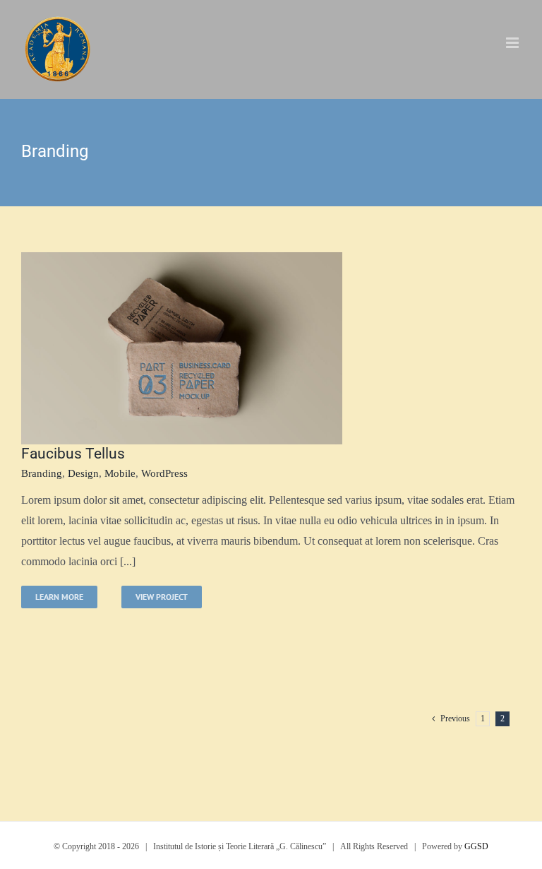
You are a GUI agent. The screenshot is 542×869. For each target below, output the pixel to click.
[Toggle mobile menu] (513, 42)
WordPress (164, 473)
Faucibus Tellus (73, 453)
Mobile (120, 473)
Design (83, 473)
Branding (41, 473)
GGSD (476, 846)
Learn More (59, 596)
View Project (162, 596)
